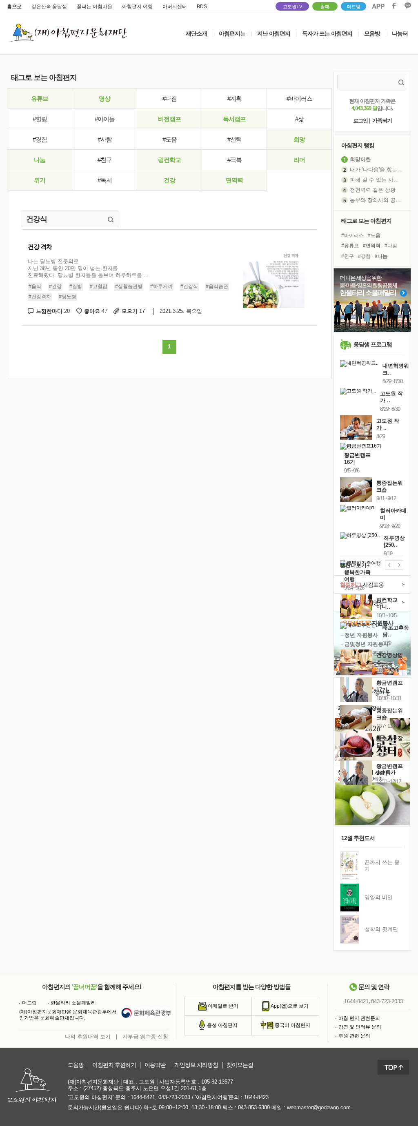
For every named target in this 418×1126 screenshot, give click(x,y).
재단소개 (196, 33)
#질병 (75, 286)
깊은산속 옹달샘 (49, 6)
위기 (39, 180)
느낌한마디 (53, 311)
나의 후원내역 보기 (88, 1036)
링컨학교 (169, 159)
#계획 (234, 98)
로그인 (360, 120)
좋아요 (95, 311)
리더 (299, 159)
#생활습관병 (128, 286)
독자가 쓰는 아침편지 (327, 33)
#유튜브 (350, 245)
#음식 (35, 286)
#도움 (169, 139)
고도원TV (292, 6)
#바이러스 (299, 98)
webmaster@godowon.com (319, 1107)
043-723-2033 (387, 1001)
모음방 (372, 33)
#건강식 (189, 286)
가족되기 (382, 120)
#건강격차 (40, 296)
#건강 (55, 286)
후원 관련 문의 (354, 1036)
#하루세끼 (161, 286)
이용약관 (155, 1065)
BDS (202, 6)
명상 (104, 98)
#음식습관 (217, 286)
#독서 (105, 180)
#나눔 (381, 256)
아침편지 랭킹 (357, 145)
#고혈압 (98, 286)
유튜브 (39, 98)
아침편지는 (232, 33)
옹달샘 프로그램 (373, 344)
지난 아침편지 (273, 33)
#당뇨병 (67, 296)
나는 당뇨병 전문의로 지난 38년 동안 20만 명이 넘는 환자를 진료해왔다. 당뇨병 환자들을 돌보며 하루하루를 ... (88, 268)
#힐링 (40, 118)
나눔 (39, 159)
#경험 (40, 139)
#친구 (105, 159)
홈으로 (14, 6)
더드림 (353, 6)
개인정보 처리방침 (196, 1065)
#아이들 (105, 118)
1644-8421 (356, 1001)
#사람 (105, 139)
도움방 (76, 1065)
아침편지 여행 (137, 6)
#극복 (234, 159)
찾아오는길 (240, 1065)
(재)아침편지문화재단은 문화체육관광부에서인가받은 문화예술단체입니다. (68, 1015)
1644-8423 (256, 1097)
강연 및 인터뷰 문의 (359, 1027)
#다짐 (169, 98)
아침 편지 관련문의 (359, 1018)
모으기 (133, 311)
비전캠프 (169, 118)
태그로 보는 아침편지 (366, 220)
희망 (299, 139)
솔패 (324, 6)
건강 (169, 180)
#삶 (299, 118)
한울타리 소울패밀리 (73, 1003)
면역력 (234, 180)
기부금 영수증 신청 (145, 1036)
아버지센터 (174, 6)
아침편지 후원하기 (114, 1065)
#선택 (234, 139)
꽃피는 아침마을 (94, 6)
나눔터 (400, 33)
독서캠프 (234, 118)
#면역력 (371, 245)
